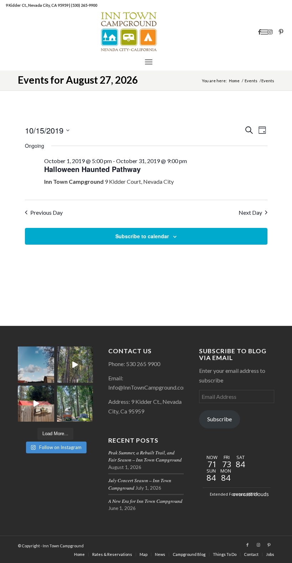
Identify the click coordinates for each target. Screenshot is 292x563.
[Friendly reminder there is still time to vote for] (75, 404)
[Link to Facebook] (259, 31)
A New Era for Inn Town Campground (145, 500)
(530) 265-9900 (84, 5)
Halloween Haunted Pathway (92, 169)
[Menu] (148, 61)
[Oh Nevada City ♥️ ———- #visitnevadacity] (36, 364)
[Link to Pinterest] (281, 31)
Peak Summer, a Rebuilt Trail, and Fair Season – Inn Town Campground (145, 456)
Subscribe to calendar (142, 236)
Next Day (250, 212)
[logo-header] (146, 32)
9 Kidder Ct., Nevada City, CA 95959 (37, 5)
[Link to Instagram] (270, 31)
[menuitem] (148, 61)
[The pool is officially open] (36, 404)
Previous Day (46, 212)
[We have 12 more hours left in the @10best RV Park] (75, 364)
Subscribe (219, 419)
